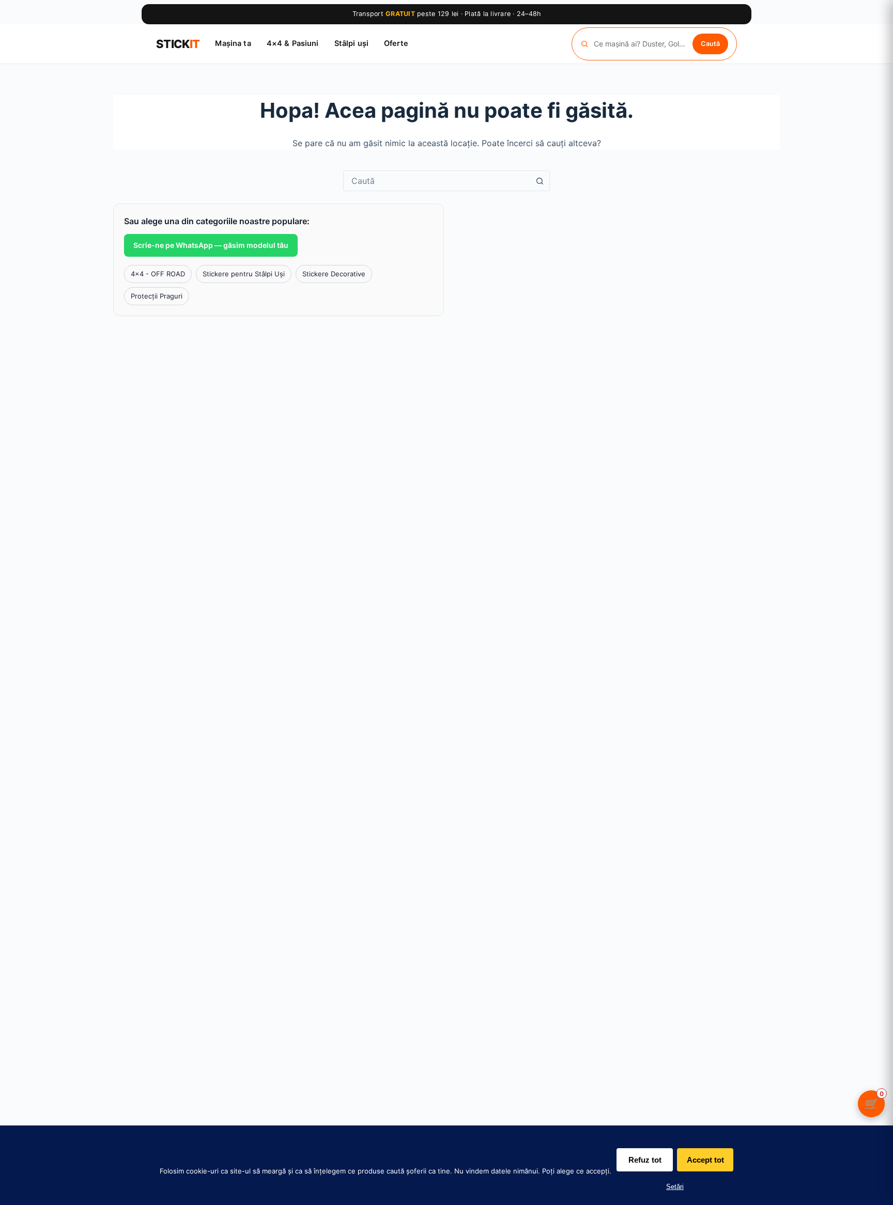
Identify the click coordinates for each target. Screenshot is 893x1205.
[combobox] (437, 180)
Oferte (396, 43)
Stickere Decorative (333, 274)
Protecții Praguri (156, 296)
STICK (177, 44)
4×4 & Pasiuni (293, 43)
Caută (710, 43)
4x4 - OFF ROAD (158, 274)
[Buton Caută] (539, 181)
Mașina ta (233, 43)
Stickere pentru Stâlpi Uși (244, 274)
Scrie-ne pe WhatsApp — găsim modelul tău (210, 245)
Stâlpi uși (351, 43)
